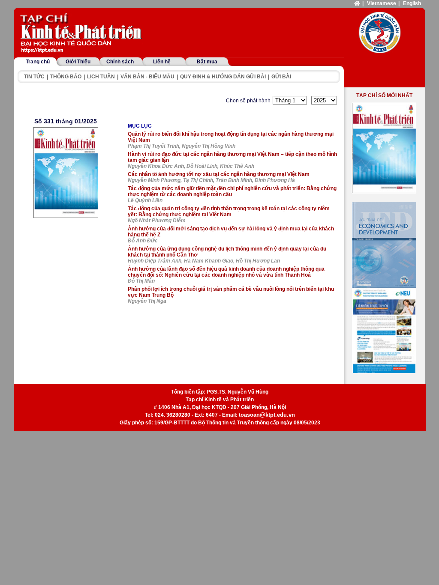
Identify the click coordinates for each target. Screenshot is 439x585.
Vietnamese (381, 3)
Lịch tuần (101, 77)
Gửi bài (281, 77)
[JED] (384, 245)
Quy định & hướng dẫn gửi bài (223, 77)
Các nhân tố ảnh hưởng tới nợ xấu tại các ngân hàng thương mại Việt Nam (219, 174)
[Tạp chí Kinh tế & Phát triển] (82, 33)
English (412, 3)
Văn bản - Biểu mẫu (147, 77)
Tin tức (34, 77)
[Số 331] (66, 172)
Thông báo (65, 77)
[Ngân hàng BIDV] (384, 330)
